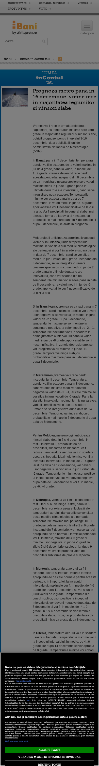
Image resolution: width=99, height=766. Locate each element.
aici (28, 700)
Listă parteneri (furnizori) (16, 741)
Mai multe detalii (23, 681)
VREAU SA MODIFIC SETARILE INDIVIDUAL (49, 757)
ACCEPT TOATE (49, 750)
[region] (49, 709)
